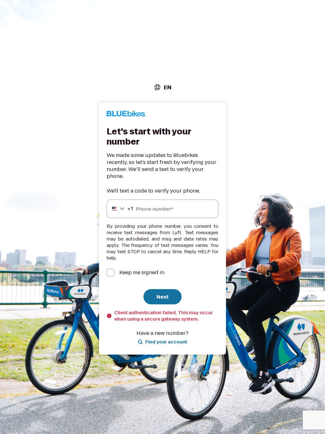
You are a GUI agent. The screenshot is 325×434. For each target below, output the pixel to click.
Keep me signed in (141, 272)
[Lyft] (126, 114)
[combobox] (162, 87)
